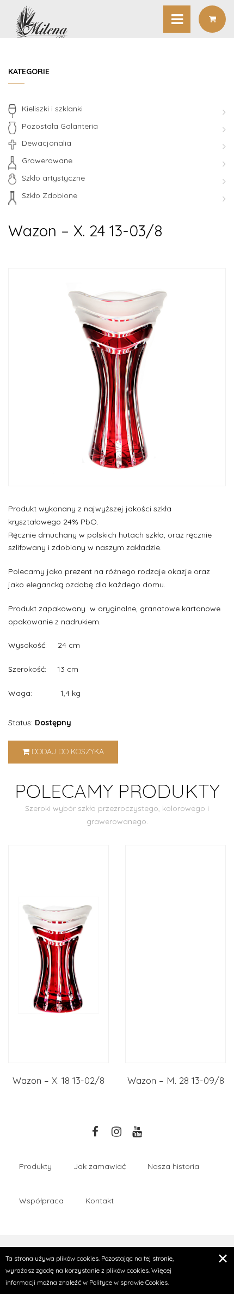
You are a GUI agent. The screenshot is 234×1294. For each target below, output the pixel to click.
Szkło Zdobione (49, 195)
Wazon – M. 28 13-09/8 (175, 1080)
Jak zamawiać (99, 1166)
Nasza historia (173, 1166)
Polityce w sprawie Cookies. (129, 1282)
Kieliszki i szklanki (52, 109)
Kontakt (99, 1201)
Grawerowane (47, 160)
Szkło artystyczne (53, 178)
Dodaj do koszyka (66, 751)
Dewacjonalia (46, 143)
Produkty (35, 1166)
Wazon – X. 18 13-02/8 (58, 1080)
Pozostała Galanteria (60, 126)
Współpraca (41, 1201)
